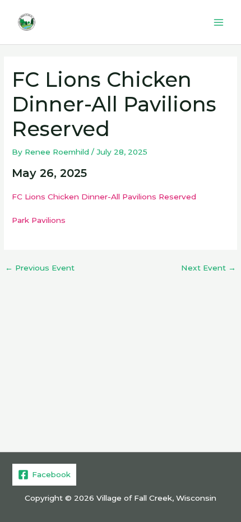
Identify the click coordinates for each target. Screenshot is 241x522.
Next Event (208, 268)
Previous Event (40, 268)
